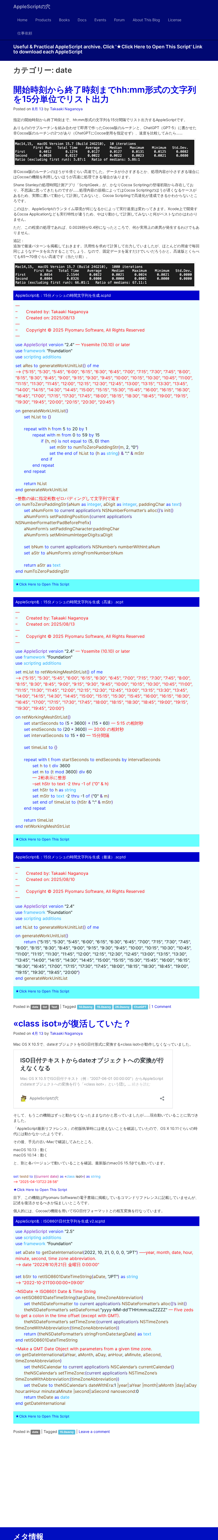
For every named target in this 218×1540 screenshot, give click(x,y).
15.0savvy (104, 1007)
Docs (82, 20)
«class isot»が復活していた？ (72, 1023)
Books (64, 20)
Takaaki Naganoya (66, 109)
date (35, 1007)
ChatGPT (140, 1007)
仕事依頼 (24, 33)
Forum (119, 20)
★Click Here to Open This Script (42, 584)
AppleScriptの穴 (31, 6)
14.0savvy (86, 1007)
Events (100, 20)
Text (54, 1007)
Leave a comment (94, 1431)
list (45, 1007)
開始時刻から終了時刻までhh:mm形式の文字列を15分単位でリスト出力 (104, 94)
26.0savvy (122, 1007)
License (174, 20)
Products (43, 20)
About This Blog (146, 20)
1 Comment (161, 1006)
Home (22, 20)
